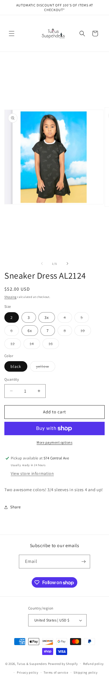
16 (54, 345)
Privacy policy (27, 672)
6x (30, 330)
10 (86, 332)
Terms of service (56, 672)
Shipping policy (86, 672)
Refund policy (93, 664)
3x (46, 317)
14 (35, 345)
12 (15, 345)
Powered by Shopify (63, 663)
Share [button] (15, 507)
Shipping (10, 297)
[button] (11, 33)
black (15, 366)
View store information (32, 473)
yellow (45, 367)
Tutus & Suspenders (32, 663)
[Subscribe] (83, 561)
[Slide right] (67, 263)
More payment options (54, 442)
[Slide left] (41, 263)
